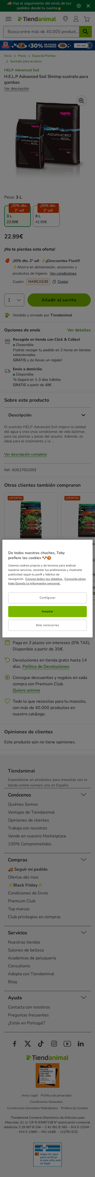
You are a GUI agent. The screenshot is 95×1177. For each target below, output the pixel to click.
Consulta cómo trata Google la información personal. (47, 581)
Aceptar (47, 611)
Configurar (48, 597)
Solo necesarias (47, 625)
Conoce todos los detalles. (44, 579)
